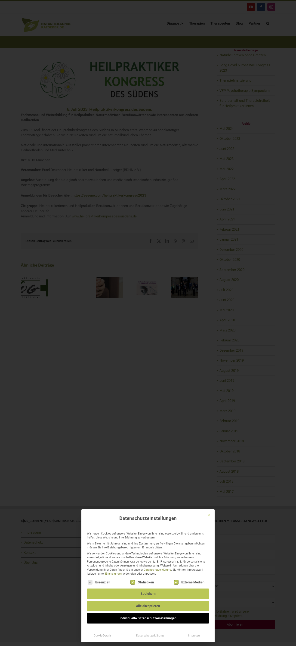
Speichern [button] (148, 593)
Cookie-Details (102, 635)
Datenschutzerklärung (157, 569)
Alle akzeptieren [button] (148, 606)
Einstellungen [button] (113, 573)
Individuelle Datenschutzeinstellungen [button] (148, 618)
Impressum (195, 635)
